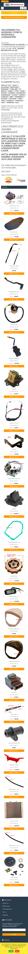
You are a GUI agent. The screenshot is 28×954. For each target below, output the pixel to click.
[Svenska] (7, 1)
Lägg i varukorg (14, 213)
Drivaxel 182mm (14, 714)
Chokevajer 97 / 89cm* (14, 266)
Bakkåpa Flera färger (14, 765)
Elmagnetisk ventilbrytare (14, 358)
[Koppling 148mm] (14, 564)
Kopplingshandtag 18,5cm (14, 291)
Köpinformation (6, 906)
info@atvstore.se (10, 65)
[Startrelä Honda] (14, 313)
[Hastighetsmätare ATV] (14, 591)
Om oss (4, 912)
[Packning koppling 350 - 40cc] (14, 530)
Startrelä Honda (14, 324)
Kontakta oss (5, 903)
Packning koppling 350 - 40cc (14, 542)
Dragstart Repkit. (14, 877)
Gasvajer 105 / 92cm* (14, 423)
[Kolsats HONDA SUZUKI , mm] (14, 468)
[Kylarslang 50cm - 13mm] (14, 782)
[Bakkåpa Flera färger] (14, 759)
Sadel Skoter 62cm (14, 232)
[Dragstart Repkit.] (14, 866)
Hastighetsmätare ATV (14, 596)
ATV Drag (14, 449)
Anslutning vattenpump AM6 (14, 743)
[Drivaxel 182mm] (14, 708)
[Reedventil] (14, 378)
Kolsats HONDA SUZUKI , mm (14, 478)
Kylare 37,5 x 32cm (14, 821)
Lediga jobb (5, 915)
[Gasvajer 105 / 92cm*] (14, 411)
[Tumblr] (26, 1)
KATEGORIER (14, 12)
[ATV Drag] (14, 441)
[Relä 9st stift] (14, 681)
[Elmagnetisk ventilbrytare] (14, 346)
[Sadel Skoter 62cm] (14, 224)
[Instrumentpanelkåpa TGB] (14, 617)
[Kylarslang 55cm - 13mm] (14, 838)
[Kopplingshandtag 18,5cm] (14, 283)
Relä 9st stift (14, 692)
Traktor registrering (6, 909)
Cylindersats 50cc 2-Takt (14, 205)
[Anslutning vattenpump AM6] (14, 733)
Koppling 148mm (14, 576)
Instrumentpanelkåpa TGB (14, 628)
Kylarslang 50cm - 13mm (14, 789)
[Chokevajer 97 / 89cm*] (14, 254)
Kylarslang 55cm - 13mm (14, 845)
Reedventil (14, 389)
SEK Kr (3, 1)
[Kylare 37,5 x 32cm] (14, 810)
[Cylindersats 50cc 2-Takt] (14, 197)
